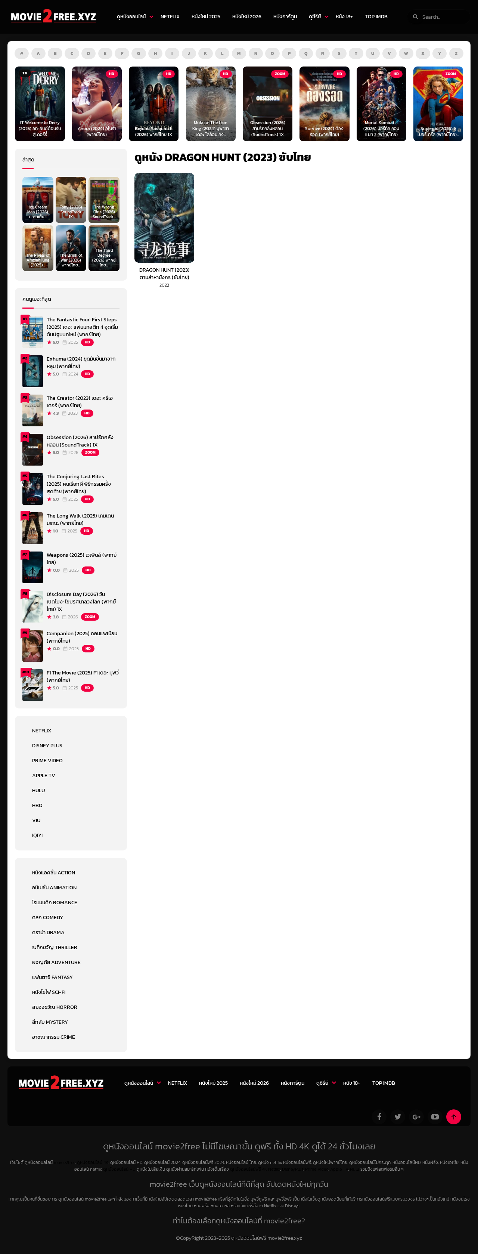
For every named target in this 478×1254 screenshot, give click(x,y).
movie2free (64, 1162)
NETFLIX (170, 17)
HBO (37, 805)
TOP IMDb (376, 17)
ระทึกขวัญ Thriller (54, 947)
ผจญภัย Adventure (56, 962)
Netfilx (274, 1169)
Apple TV (43, 775)
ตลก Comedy (47, 917)
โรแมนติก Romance (54, 902)
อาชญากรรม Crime (53, 1037)
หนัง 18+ (344, 17)
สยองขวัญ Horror (54, 1007)
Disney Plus (47, 746)
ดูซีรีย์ (315, 17)
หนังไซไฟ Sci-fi (48, 992)
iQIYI (37, 835)
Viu (36, 820)
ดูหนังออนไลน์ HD (119, 1169)
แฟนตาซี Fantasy (52, 977)
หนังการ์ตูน (285, 17)
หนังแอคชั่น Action (53, 873)
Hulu (38, 790)
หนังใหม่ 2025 (206, 17)
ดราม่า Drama (48, 932)
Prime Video (47, 761)
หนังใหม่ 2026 (246, 17)
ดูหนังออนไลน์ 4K (92, 1162)
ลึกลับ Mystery (50, 1022)
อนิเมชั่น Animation (54, 888)
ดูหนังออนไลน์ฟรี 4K (248, 1169)
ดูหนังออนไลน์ (131, 17)
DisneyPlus (292, 1169)
